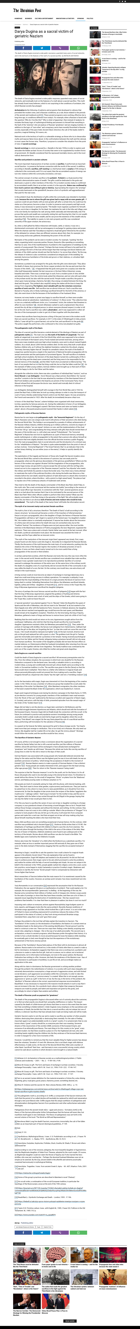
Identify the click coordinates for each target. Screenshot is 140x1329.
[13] (69, 624)
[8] (37, 362)
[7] (31, 335)
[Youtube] (125, 1)
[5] (35, 305)
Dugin (38, 1227)
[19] (23, 763)
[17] (40, 703)
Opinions (80, 18)
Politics (90, 18)
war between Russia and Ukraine (25, 1227)
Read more (70, 1321)
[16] (45, 686)
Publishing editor (27, 1223)
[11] (55, 584)
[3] (33, 268)
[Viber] (60, 48)
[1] (42, 115)
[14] (55, 632)
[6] (82, 321)
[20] (29, 768)
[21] (51, 824)
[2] (25, 219)
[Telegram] (41, 48)
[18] (63, 722)
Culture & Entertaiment (44, 18)
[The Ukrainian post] (27, 10)
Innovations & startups (65, 18)
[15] (85, 674)
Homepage (18, 18)
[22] (45, 885)
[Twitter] (122, 1)
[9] (82, 364)
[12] (68, 591)
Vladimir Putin (48, 1227)
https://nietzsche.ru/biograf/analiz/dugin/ (34, 1173)
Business (28, 18)
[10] (75, 409)
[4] (49, 281)
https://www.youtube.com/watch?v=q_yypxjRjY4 (37, 1215)
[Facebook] (120, 1)
